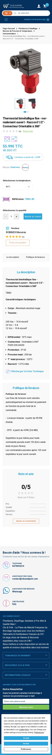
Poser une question (17, 242)
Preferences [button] (39, 733)
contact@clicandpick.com (25, 578)
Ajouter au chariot (33, 216)
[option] (26, 71)
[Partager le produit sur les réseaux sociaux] (14, 139)
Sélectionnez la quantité (14, 210)
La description (12, 257)
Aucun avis (28, 131)
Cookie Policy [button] (24, 730)
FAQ (14, 604)
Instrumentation (9, 34)
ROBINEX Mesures (16, 232)
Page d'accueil (9, 29)
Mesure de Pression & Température (17, 31)
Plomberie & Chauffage (28, 29)
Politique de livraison (35, 257)
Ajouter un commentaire (26, 521)
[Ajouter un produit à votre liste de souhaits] (7, 139)
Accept (26, 738)
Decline (26, 744)
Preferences (26, 749)
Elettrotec (15, 167)
